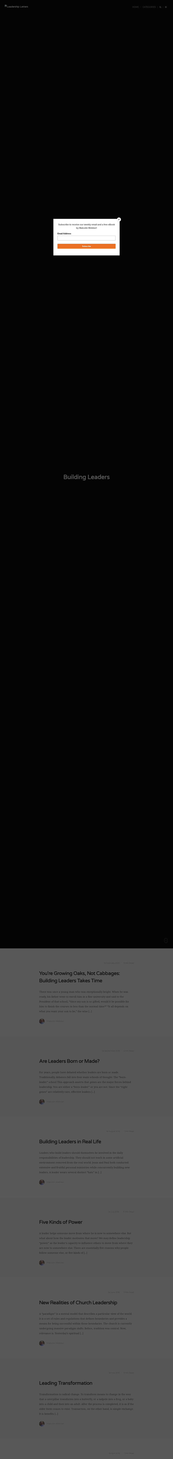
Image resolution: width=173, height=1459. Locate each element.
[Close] (119, 219)
